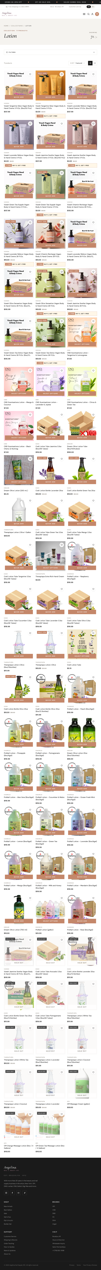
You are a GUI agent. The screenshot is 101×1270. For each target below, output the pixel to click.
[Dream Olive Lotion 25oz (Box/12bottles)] (82, 733)
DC (53, 1217)
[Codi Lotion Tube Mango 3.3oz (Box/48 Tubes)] (82, 512)
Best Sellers (8, 1210)
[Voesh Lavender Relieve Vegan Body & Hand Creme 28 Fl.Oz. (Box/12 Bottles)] (82, 234)
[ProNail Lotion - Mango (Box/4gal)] (19, 865)
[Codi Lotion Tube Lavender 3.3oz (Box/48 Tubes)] (51, 600)
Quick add (19, 97)
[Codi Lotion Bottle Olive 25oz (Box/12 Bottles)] (51, 689)
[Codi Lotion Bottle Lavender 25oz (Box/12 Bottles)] (82, 951)
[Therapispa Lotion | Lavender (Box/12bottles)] (51, 1039)
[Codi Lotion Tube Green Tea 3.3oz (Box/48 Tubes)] (51, 512)
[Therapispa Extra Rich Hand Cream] (51, 556)
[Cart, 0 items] (97, 14)
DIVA (54, 1220)
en (89, 7)
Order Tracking (9, 1243)
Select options (82, 344)
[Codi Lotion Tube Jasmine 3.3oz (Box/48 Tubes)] (51, 426)
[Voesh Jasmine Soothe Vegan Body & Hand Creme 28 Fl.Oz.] (82, 283)
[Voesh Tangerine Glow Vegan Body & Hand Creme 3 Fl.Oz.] (51, 85)
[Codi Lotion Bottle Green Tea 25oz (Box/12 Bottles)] (19, 995)
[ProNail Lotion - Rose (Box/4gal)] (82, 909)
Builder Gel (7, 1224)
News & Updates (10, 1251)
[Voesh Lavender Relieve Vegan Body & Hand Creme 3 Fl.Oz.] (19, 135)
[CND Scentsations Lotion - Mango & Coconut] (19, 382)
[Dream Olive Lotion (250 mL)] (19, 470)
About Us (7, 1254)
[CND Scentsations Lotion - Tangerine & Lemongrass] (82, 332)
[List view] (95, 63)
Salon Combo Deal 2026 (39, 2)
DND (53, 1213)
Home (6, 26)
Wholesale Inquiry (58, 1243)
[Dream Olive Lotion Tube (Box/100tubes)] (82, 426)
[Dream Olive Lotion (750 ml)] (19, 909)
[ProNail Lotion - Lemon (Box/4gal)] (19, 821)
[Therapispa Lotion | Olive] (51, 644)
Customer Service (10, 1236)
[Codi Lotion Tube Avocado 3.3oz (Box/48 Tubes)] (51, 951)
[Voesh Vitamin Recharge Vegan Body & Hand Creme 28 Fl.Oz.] (51, 234)
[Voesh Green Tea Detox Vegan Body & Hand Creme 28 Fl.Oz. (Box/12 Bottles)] (19, 332)
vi (93, 7)
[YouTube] (18, 1193)
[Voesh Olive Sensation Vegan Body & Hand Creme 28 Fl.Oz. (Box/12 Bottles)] (19, 283)
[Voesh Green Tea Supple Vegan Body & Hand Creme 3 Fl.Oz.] (51, 184)
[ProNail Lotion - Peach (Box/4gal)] (82, 689)
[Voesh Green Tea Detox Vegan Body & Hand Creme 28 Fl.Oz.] (51, 332)
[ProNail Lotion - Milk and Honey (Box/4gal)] (51, 865)
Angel (54, 1224)
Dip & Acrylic (8, 1220)
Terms (79, 1265)
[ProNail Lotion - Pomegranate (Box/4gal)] (51, 733)
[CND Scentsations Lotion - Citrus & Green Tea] (82, 382)
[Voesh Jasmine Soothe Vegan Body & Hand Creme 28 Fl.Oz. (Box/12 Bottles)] (19, 951)
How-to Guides (9, 1247)
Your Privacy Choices (90, 1265)
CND (54, 1210)
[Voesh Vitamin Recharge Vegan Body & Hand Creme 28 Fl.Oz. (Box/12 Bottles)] (82, 184)
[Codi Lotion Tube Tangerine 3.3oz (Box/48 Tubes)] (19, 556)
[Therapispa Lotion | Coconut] (19, 1084)
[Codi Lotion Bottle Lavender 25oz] (51, 470)
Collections (17, 26)
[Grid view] (90, 63)
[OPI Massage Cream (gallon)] (82, 1084)
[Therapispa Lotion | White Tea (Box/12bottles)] (82, 995)
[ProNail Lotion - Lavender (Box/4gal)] (82, 821)
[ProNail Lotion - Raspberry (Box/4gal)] (82, 556)
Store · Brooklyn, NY (57, 7)
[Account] (92, 14)
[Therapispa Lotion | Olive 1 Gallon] (19, 512)
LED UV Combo (69, 2)
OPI (53, 1206)
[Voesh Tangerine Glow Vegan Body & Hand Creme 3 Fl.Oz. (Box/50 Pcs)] (19, 85)
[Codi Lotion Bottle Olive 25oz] (19, 689)
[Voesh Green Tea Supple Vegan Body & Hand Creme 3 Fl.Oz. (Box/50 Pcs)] (19, 184)
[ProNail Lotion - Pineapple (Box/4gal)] (19, 733)
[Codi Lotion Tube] (82, 644)
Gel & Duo (7, 1217)
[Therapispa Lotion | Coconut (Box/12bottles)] (82, 1039)
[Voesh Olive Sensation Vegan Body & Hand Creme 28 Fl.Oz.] (51, 283)
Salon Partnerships (58, 1247)
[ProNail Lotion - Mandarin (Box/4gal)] (82, 865)
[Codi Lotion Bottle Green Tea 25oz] (82, 470)
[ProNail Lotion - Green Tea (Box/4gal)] (51, 821)
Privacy (71, 1265)
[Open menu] (84, 14)
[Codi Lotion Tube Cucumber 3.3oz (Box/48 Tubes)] (19, 600)
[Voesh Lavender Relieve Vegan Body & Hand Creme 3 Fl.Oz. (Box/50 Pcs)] (82, 85)
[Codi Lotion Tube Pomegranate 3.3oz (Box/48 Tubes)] (51, 995)
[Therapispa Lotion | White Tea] (19, 1039)
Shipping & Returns (10, 1240)
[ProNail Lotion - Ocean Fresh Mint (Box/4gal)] (82, 777)
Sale (5, 1213)
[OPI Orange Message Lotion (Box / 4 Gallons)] (19, 1125)
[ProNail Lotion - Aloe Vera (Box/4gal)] (19, 777)
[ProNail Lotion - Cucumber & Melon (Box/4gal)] (51, 777)
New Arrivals (8, 1206)
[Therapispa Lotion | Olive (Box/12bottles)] (19, 644)
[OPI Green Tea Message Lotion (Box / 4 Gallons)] (51, 1125)
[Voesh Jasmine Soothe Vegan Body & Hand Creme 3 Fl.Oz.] (82, 135)
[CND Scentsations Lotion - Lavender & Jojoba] (51, 382)
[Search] (88, 14)
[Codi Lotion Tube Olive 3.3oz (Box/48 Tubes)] (82, 600)
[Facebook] (12, 1193)
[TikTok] (24, 1193)
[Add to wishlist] (30, 74)
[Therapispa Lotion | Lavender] (51, 1084)
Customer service (75, 7)
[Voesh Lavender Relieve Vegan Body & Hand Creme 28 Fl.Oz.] (19, 234)
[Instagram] (6, 1193)
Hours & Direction (58, 1240)
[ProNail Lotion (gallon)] (51, 909)
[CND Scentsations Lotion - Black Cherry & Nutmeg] (19, 426)
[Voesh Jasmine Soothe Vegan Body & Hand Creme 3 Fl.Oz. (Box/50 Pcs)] (51, 135)
